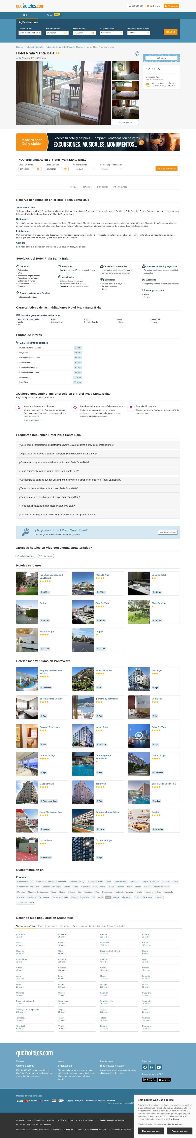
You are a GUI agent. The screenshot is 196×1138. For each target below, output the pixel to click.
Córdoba (62, 959)
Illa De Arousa (99, 887)
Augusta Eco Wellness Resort (51, 672)
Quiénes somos (25, 1065)
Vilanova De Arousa (25, 902)
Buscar (170, 31)
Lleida (103, 976)
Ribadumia (31, 897)
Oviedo (61, 993)
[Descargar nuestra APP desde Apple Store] (164, 1080)
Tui (93, 897)
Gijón (144, 959)
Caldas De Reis (120, 881)
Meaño (138, 887)
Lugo (18, 984)
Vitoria (61, 1026)
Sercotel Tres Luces (50, 727)
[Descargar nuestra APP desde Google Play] (149, 1080)
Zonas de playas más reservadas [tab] (53, 926)
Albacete (62, 934)
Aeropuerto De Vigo (77, 881)
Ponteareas (107, 892)
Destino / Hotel (25, 28)
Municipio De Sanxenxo (38, 892)
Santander (147, 1001)
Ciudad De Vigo (47, 755)
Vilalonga (158, 897)
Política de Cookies (65, 1120)
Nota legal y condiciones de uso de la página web (35, 1120)
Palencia (104, 993)
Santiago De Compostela (27, 1009)
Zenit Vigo (101, 784)
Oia (79, 892)
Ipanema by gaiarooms (107, 698)
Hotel (73, 187)
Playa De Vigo (159, 603)
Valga (100, 897)
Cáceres (20, 951)
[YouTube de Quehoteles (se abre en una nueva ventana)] (159, 1067)
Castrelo (165, 881)
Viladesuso (126, 897)
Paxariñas (88, 892)
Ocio (49, 15)
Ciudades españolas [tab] (25, 926)
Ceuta (145, 951)
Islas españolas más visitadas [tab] (111, 926)
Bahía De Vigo (159, 727)
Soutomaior (84, 897)
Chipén (99, 631)
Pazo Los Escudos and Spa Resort (51, 576)
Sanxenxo (56, 897)
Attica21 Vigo (102, 575)
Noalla (62, 892)
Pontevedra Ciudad (25, 881)
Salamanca (63, 1001)
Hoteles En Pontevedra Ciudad (60, 47)
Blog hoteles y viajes (112, 1065)
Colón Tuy (157, 698)
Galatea (155, 812)
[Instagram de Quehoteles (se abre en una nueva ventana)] (152, 1067)
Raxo (159, 892)
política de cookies (173, 1124)
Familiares (47, 556)
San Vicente (44, 897)
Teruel (61, 1018)
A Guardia (62, 881)
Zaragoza (146, 1026)
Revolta (20, 897)
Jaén (18, 976)
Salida (79, 28)
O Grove (71, 892)
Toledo (103, 1018)
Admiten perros (27, 556)
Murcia (145, 984)
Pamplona (146, 993)
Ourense (20, 993)
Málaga (103, 984)
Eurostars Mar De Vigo (51, 698)
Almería (145, 934)
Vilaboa (116, 897)
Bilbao (145, 943)
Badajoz (62, 943)
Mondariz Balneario (161, 887)
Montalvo (21, 892)
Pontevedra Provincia (124, 892)
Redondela (168, 892)
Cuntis (75, 887)
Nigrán (53, 892)
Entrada (53, 28)
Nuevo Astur (102, 727)
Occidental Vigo (104, 840)
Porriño (139, 892)
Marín (129, 887)
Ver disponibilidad (166, 168)
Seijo (66, 897)
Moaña (147, 887)
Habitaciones (102, 187)
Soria (144, 1009)
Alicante (103, 934)
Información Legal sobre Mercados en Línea (33, 1124)
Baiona (100, 881)
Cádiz (60, 951)
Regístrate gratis (31, 420)
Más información (120, 187)
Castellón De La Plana (110, 951)
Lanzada (120, 887)
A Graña (51, 881)
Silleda (73, 897)
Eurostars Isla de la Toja (164, 784)
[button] (171, 6)
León (60, 976)
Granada (62, 968)
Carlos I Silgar (159, 755)
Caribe (43, 603)
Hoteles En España (34, 47)
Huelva (103, 968)
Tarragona (21, 1018)
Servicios (87, 187)
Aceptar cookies (180, 1131)
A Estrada (40, 881)
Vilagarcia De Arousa (143, 897)
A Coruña (20, 934)
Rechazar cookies (151, 1131)
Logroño (146, 976)
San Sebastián (106, 1001)
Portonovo (149, 892)
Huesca (145, 968)
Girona (19, 968)
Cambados (134, 881)
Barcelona (104, 943)
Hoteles (19, 47)
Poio (97, 892)
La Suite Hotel (159, 575)
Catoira (175, 881)
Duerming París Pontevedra (103, 757)
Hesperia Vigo (47, 631)
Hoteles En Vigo (83, 47)
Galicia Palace (47, 784)
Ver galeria (127, 122)
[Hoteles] (37, 6)
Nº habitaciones (107, 28)
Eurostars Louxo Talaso (108, 812)
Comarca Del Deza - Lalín (28, 887)
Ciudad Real (21, 959)
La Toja (111, 887)
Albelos (91, 881)
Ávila (18, 943)
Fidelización (65, 1065)
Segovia (62, 1009)
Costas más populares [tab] (83, 926)
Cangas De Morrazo (150, 881)
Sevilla (103, 1009)
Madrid (61, 984)
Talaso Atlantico (104, 670)
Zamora (103, 1026)
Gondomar (85, 887)
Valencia (146, 1018)
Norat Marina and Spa (51, 812)
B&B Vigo (157, 670)
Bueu (108, 881)
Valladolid (20, 1026)
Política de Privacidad (84, 1120)
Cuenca (103, 959)
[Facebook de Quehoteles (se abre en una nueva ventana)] (145, 1067)
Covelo (67, 887)
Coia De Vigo (102, 603)
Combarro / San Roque (51, 887)
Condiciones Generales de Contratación (111, 1120)
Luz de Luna (46, 840)
